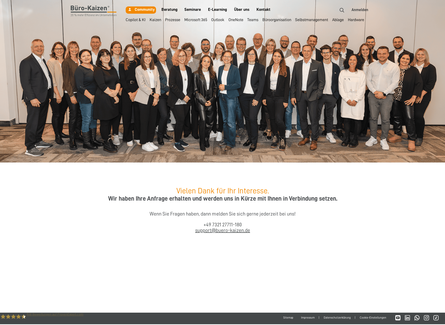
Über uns (242, 9)
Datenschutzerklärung (337, 317)
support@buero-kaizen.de (222, 230)
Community (145, 9)
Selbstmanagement (311, 20)
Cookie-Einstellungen (373, 317)
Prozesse (172, 20)
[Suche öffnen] (342, 10)
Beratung (169, 9)
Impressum (308, 317)
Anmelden (360, 10)
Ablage (338, 20)
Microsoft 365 (195, 20)
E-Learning (217, 9)
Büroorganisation (276, 20)
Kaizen (155, 20)
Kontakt (263, 9)
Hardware (356, 20)
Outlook (217, 20)
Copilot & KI (136, 20)
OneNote (235, 20)
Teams (252, 20)
